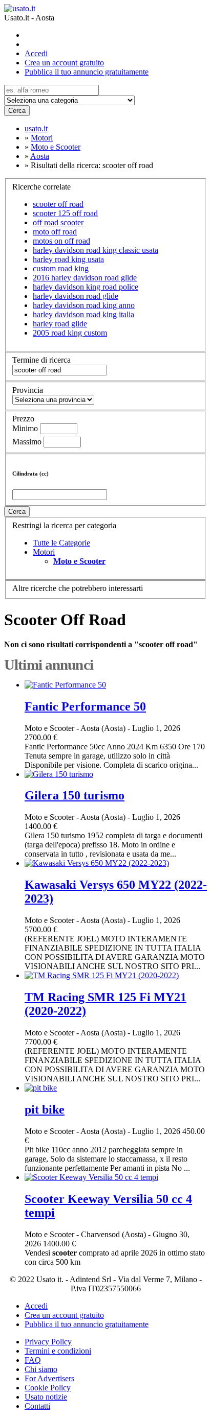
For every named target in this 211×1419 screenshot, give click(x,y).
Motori (44, 552)
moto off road (55, 231)
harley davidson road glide (75, 296)
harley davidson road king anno (84, 305)
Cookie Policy (48, 1387)
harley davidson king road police (85, 286)
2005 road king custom (70, 332)
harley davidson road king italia (83, 314)
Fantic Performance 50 (85, 706)
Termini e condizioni (58, 1350)
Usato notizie (46, 1396)
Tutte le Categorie (61, 542)
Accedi (36, 53)
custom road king (61, 268)
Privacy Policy (48, 1341)
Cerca (17, 110)
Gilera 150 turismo (74, 795)
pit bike (45, 1109)
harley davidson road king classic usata (95, 250)
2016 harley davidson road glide (85, 277)
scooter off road (58, 204)
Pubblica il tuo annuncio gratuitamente (87, 71)
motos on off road (61, 240)
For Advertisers (49, 1378)
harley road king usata (68, 259)
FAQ (33, 1360)
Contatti (37, 1406)
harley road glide (60, 323)
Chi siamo (41, 1369)
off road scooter (58, 222)
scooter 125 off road (65, 213)
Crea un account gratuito (64, 62)
